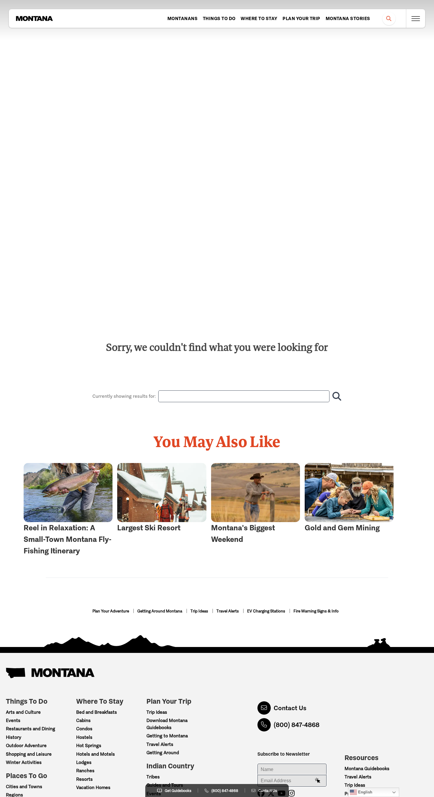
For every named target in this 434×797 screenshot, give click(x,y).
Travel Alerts (228, 611)
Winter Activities (24, 762)
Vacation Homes (93, 787)
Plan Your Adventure (111, 611)
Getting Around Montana (160, 611)
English (364, 792)
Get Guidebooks (178, 790)
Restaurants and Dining (30, 728)
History (13, 737)
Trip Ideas (199, 611)
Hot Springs (88, 745)
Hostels (84, 737)
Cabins (83, 720)
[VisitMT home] (34, 18)
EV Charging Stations (266, 611)
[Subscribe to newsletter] (318, 780)
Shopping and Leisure (29, 754)
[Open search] (389, 18)
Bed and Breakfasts (96, 712)
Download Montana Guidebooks (166, 724)
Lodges (84, 762)
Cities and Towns (24, 786)
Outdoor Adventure (26, 745)
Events (13, 720)
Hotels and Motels (95, 754)
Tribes (153, 777)
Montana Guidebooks (367, 768)
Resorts (84, 779)
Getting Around (162, 752)
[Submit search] (335, 396)
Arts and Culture (23, 712)
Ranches (85, 770)
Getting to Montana (167, 736)
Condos (84, 728)
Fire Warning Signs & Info (316, 611)
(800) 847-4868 (296, 725)
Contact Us (290, 708)
